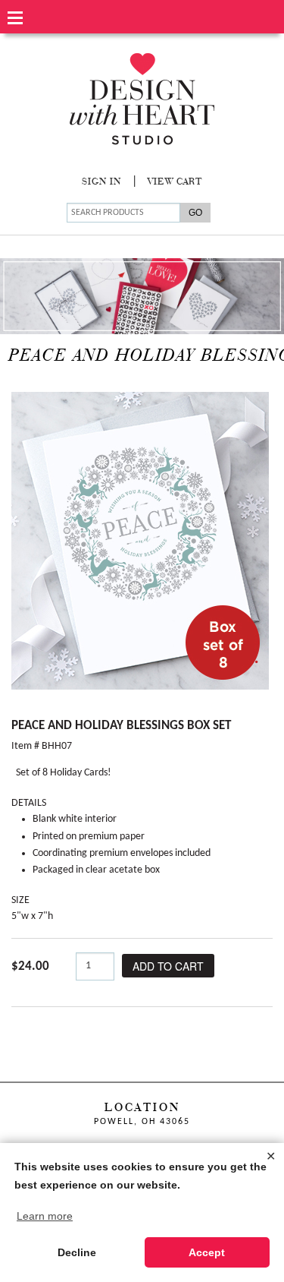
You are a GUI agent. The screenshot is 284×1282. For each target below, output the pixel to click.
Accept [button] (207, 1252)
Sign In (101, 182)
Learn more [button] (45, 1216)
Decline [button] (77, 1252)
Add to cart (168, 966)
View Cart (175, 182)
